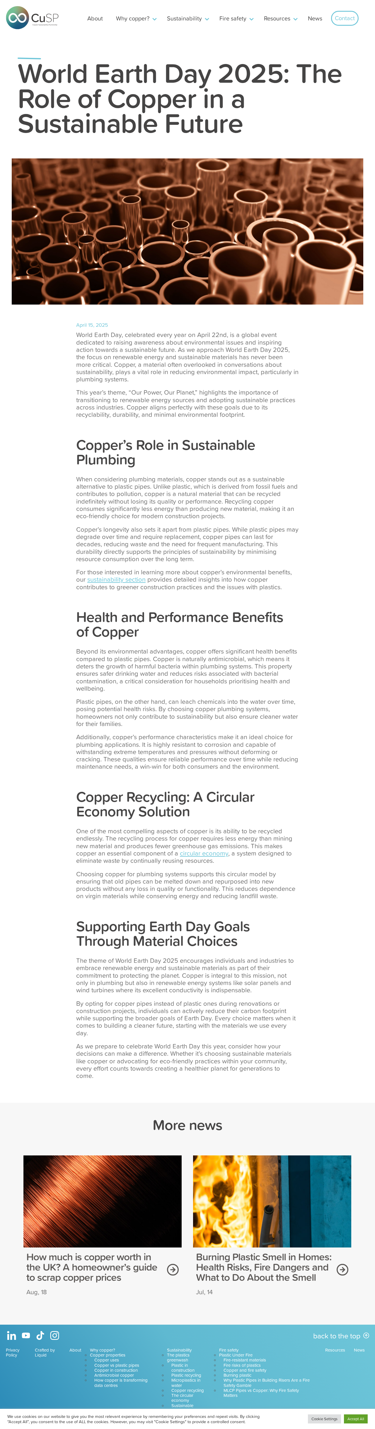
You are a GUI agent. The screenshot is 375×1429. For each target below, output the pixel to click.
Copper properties (107, 1355)
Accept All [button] (355, 1418)
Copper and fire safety (245, 1370)
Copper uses (106, 1360)
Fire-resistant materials (245, 1360)
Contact (345, 18)
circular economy (204, 853)
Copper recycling (187, 1390)
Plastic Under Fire (236, 1355)
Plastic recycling (186, 1375)
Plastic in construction (183, 1367)
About (95, 18)
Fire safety (232, 18)
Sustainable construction (183, 1408)
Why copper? (132, 18)
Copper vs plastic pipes (116, 1365)
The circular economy (182, 1397)
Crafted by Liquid (45, 1352)
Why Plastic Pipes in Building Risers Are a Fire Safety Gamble (267, 1382)
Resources (277, 18)
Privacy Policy (12, 1352)
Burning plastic (237, 1375)
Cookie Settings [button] (324, 1418)
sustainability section (116, 579)
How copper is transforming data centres (121, 1382)
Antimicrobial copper (114, 1375)
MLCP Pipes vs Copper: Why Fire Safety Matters (261, 1392)
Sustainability (184, 18)
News (315, 18)
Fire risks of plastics (242, 1365)
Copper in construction (116, 1370)
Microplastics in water (185, 1382)
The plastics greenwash (178, 1357)
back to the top (336, 1335)
